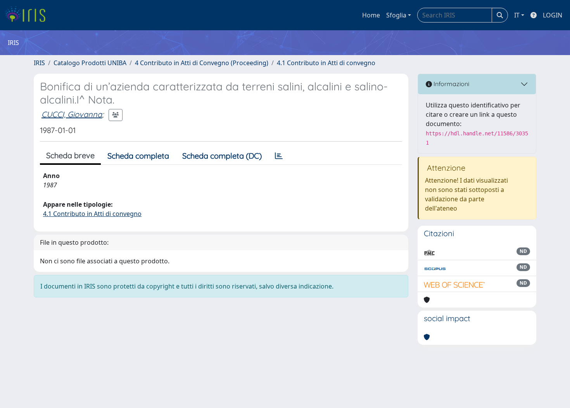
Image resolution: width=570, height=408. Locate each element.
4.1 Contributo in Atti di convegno (326, 63)
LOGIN (552, 15)
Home (371, 15)
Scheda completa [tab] (138, 156)
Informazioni (450, 84)
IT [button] (517, 15)
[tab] (278, 156)
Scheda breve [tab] (70, 155)
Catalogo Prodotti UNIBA (90, 63)
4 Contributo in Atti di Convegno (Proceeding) (201, 63)
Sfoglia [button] (396, 15)
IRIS (39, 63)
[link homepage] (28, 15)
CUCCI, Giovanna (71, 114)
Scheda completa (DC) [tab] (222, 156)
